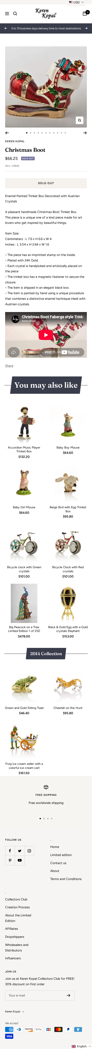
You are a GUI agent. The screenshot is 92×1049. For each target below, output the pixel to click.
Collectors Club (16, 899)
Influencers (13, 958)
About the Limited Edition (18, 918)
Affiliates (11, 929)
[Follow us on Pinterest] (10, 860)
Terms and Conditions (66, 879)
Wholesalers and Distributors (16, 947)
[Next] (85, 132)
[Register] (68, 995)
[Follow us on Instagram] (29, 851)
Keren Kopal (15, 141)
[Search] (15, 14)
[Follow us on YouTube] (19, 860)
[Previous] (7, 132)
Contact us (58, 863)
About (54, 871)
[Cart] (85, 14)
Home (54, 847)
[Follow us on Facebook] (10, 851)
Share (9, 366)
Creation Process (17, 907)
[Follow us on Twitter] (19, 851)
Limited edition (61, 855)
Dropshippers (14, 937)
